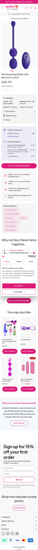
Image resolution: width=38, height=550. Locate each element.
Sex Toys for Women (11, 209)
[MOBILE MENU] (2, 7)
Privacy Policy (16, 487)
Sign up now (19, 423)
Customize (17, 292)
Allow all (19, 286)
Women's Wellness (10, 230)
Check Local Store (12, 136)
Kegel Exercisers (9, 218)
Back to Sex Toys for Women (19, 18)
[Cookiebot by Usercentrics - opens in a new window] (28, 256)
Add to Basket (9, 351)
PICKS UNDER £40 (10, 226)
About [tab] (31, 261)
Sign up (19, 480)
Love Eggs (23, 218)
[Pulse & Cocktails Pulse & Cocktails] (11, 7)
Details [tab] (19, 261)
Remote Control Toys (11, 222)
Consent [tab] (7, 261)
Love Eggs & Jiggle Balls (12, 213)
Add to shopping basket (19, 166)
